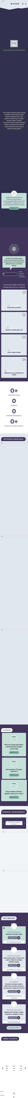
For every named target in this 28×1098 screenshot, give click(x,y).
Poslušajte (12, 937)
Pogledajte (13, 991)
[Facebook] (13, 4)
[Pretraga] (23, 4)
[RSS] (18, 4)
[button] (4, 823)
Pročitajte (14, 208)
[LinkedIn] (16, 4)
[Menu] (25, 3)
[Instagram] (11, 4)
